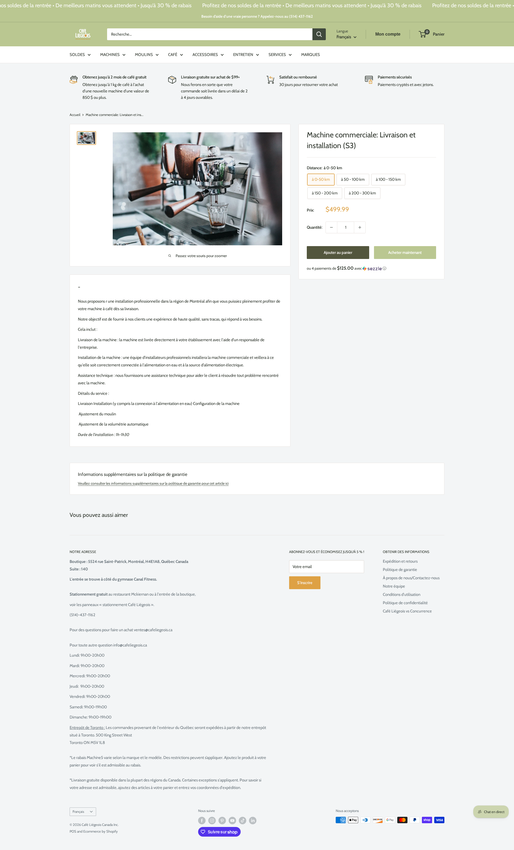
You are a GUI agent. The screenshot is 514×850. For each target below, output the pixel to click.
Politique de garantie (400, 569)
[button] (371, 268)
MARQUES (310, 54)
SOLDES (77, 54)
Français (78, 812)
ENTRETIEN (243, 54)
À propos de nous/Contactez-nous (411, 578)
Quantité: (314, 227)
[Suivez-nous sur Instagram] (212, 820)
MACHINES (110, 54)
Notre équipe (394, 586)
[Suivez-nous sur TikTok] (242, 820)
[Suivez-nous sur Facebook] (202, 820)
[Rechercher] (319, 34)
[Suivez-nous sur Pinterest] (222, 820)
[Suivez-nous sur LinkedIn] (252, 820)
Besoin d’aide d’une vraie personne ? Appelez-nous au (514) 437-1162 (257, 16)
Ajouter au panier (338, 252)
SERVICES (277, 54)
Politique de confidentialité (405, 602)
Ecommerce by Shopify (100, 831)
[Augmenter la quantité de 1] (359, 227)
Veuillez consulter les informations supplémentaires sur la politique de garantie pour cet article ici (153, 483)
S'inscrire (304, 582)
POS (73, 831)
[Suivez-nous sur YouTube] (232, 820)
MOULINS (144, 54)
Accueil (75, 114)
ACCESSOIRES (205, 54)
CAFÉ (172, 54)
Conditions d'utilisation (401, 594)
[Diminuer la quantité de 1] (331, 227)
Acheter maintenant (405, 252)
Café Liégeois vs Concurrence (407, 611)
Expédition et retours (400, 561)
